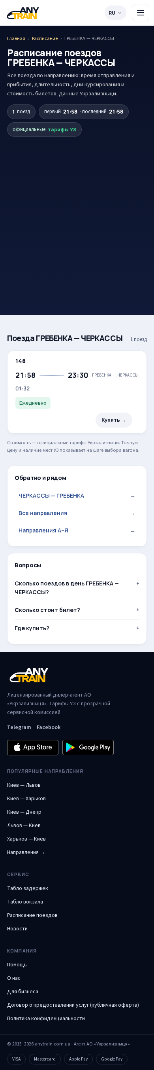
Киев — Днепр (24, 812)
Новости (17, 929)
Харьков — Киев (26, 839)
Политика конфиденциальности (46, 1019)
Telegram (19, 727)
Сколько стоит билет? (47, 610)
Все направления (77, 513)
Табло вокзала (25, 902)
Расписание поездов (32, 915)
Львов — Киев (24, 825)
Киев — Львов (24, 785)
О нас (14, 978)
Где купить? (32, 628)
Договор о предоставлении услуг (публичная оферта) (73, 1005)
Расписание (45, 38)
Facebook (48, 727)
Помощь (17, 965)
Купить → (113, 420)
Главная (16, 38)
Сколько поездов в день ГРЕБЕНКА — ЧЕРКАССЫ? (67, 588)
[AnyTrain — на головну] (23, 13)
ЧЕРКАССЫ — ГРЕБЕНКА (77, 495)
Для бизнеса (22, 992)
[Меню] (140, 12)
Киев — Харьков (26, 799)
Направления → (26, 852)
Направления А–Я (77, 530)
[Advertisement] (77, 212)
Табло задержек (27, 888)
